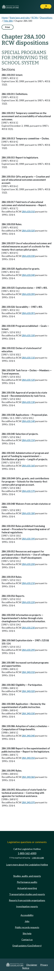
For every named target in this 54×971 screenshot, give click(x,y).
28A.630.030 (28, 256)
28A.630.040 (28, 275)
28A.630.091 (28, 313)
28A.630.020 (28, 230)
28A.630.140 (28, 421)
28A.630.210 (28, 583)
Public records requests (27, 927)
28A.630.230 (28, 627)
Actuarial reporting (27, 888)
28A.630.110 (28, 357)
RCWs (34, 17)
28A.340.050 (28, 757)
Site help (27, 933)
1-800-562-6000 (27, 853)
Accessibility (27, 915)
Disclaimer (31, 964)
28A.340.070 (28, 802)
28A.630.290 (28, 649)
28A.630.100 (28, 335)
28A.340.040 (28, 735)
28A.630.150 (28, 440)
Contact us (27, 939)
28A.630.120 (28, 379)
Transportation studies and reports (27, 894)
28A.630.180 (28, 513)
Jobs (27, 921)
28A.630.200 (28, 564)
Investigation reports (27, 906)
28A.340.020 (28, 691)
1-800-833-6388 (38, 858)
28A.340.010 (28, 672)
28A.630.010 (28, 211)
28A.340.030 (28, 713)
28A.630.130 (28, 402)
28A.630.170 (28, 491)
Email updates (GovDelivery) (27, 945)
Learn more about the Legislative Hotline (27, 864)
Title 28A (8, 20)
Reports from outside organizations (27, 900)
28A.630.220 (28, 602)
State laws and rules (20, 17)
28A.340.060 (28, 777)
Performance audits (27, 882)
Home (5, 17)
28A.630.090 (28, 294)
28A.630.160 (28, 465)
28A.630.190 (28, 538)
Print (7, 27)
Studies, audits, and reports (27, 876)
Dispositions (46, 17)
